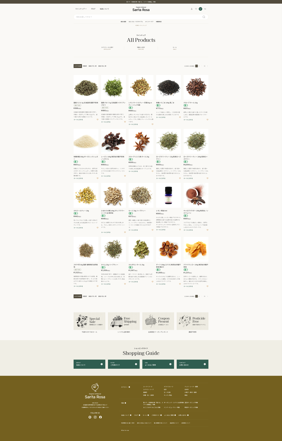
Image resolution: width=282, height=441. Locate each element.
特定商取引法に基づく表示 (127, 423)
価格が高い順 (102, 66)
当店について (104, 9)
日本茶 (187, 389)
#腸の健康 (123, 21)
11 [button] (204, 66)
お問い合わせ (182, 415)
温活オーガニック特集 (191, 402)
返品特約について (174, 423)
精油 (186, 395)
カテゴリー (124, 387)
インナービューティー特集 (172, 407)
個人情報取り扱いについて (160, 423)
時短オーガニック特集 (191, 407)
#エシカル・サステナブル (136, 21)
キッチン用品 (168, 395)
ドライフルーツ (168, 386)
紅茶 (165, 389)
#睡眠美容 (158, 21)
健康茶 (145, 392)
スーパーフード (147, 386)
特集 (122, 403)
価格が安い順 (92, 66)
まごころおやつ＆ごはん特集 (151, 407)
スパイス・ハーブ (148, 389)
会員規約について (185, 423)
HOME (137, 25)
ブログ (93, 9)
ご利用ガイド (156, 415)
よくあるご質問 (169, 415)
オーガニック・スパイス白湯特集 (174, 402)
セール (145, 415)
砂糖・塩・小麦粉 (148, 395)
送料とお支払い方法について (144, 423)
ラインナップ (80, 9)
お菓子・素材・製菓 (191, 392)
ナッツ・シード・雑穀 (191, 386)
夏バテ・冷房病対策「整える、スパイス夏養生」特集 (141, 2)
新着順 (85, 66)
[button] (207, 66)
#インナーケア (149, 21)
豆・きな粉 (167, 392)
